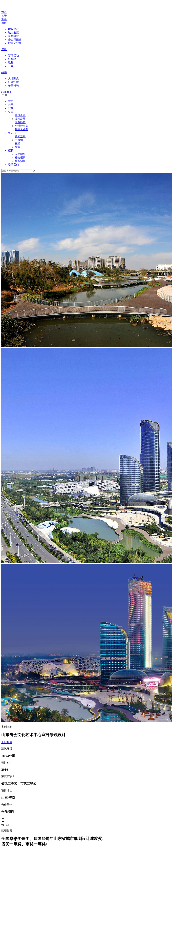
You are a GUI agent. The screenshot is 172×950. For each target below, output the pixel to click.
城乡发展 (13, 32)
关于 (4, 15)
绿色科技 (13, 36)
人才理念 (13, 78)
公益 (10, 66)
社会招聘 (13, 82)
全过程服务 (15, 39)
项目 (4, 22)
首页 (4, 12)
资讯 (4, 49)
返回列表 (6, 742)
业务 (4, 19)
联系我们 (6, 91)
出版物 (12, 59)
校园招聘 (13, 85)
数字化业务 (15, 43)
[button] (86, 818)
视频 (10, 62)
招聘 (4, 72)
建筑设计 (13, 29)
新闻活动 (13, 55)
